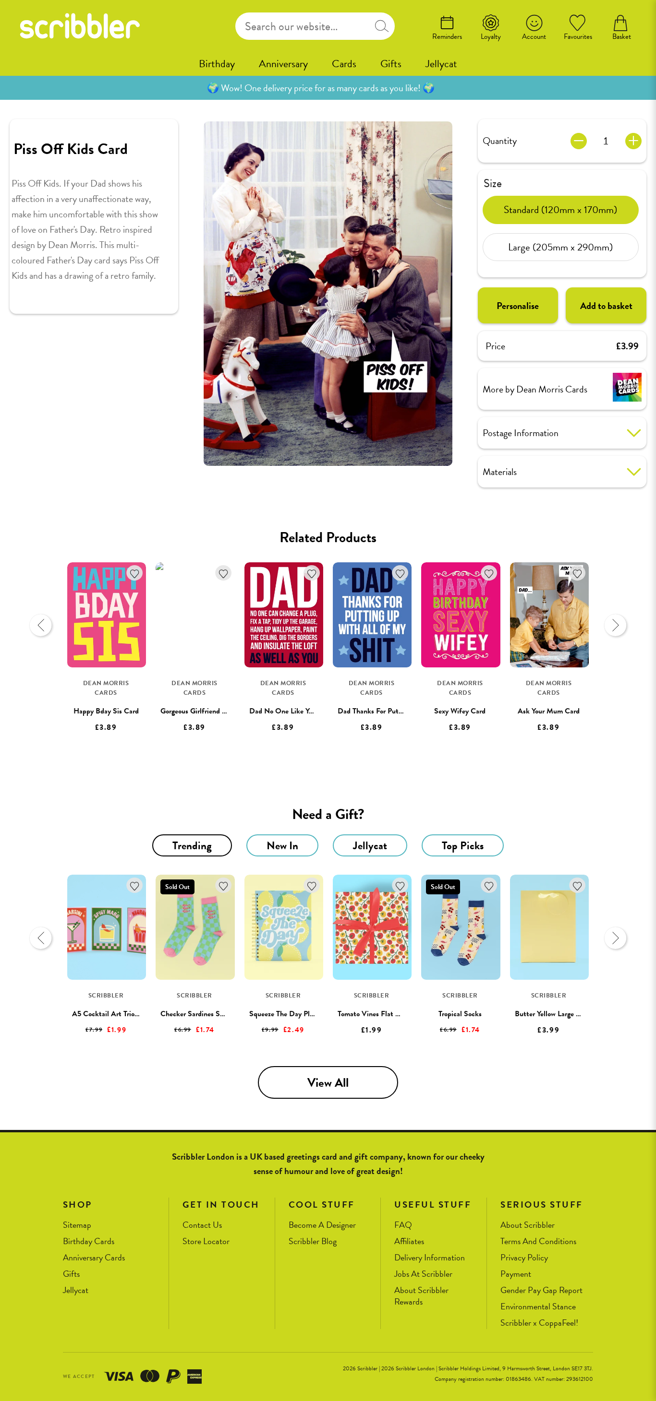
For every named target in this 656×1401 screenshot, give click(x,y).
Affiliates (409, 1241)
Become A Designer (322, 1225)
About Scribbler (527, 1225)
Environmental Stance (538, 1307)
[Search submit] (381, 26)
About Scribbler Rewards (421, 1296)
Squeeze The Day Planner (288, 1014)
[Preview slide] (41, 625)
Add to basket (606, 305)
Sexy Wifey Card (460, 711)
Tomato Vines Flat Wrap (374, 1014)
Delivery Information (429, 1258)
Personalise (518, 305)
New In (282, 845)
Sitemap (77, 1225)
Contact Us (202, 1225)
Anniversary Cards (94, 1258)
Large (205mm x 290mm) (560, 246)
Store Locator (206, 1241)
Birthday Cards (88, 1241)
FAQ (403, 1225)
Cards (344, 63)
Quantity (500, 140)
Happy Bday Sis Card (106, 711)
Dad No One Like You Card (291, 711)
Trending (192, 845)
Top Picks (463, 845)
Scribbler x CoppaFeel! (539, 1323)
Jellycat (441, 63)
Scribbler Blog (313, 1241)
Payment (515, 1274)
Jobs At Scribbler (423, 1274)
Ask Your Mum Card (549, 711)
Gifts (390, 63)
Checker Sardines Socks (196, 1014)
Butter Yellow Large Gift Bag (558, 1014)
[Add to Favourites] (134, 573)
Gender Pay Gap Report (541, 1290)
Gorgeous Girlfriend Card (198, 711)
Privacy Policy (524, 1258)
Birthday (217, 63)
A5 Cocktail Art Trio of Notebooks (124, 1014)
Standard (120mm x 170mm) (560, 209)
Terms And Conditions (538, 1241)
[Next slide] (615, 625)
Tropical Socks (460, 1014)
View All (328, 1082)
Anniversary (283, 63)
